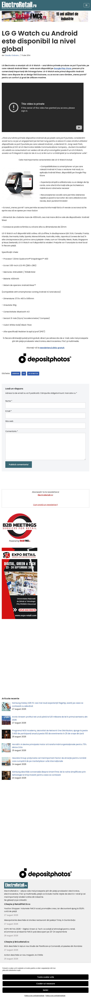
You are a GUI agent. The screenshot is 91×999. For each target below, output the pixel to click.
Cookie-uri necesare (45, 983)
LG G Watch (33, 374)
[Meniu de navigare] (86, 5)
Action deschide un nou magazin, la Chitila (23, 955)
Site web (9, 421)
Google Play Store (62, 68)
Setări (45, 990)
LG (24, 374)
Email (8, 411)
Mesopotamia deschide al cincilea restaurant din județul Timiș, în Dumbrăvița (39, 920)
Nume (8, 401)
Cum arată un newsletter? (45, 504)
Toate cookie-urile (45, 977)
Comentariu (11, 431)
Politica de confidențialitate (34, 996)
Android (15, 374)
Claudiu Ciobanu (12, 55)
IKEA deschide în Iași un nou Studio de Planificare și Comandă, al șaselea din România (43, 946)
